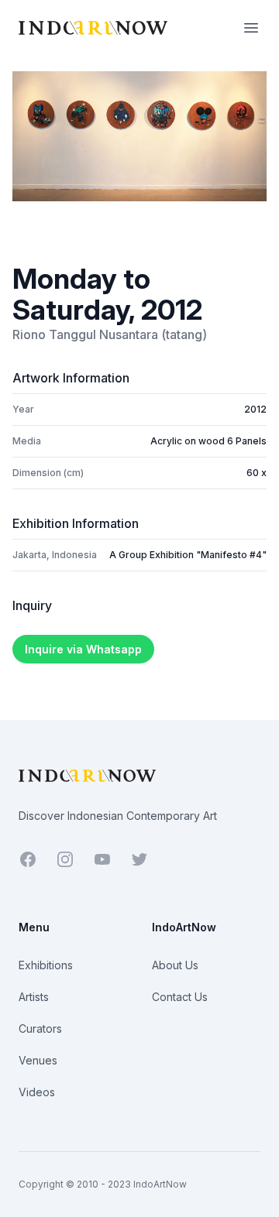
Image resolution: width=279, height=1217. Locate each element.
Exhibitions (46, 965)
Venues (38, 1060)
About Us (175, 965)
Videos (37, 1092)
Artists (34, 996)
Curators (40, 1028)
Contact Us (180, 996)
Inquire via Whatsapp (83, 649)
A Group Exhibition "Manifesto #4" (188, 555)
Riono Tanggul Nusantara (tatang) (109, 334)
